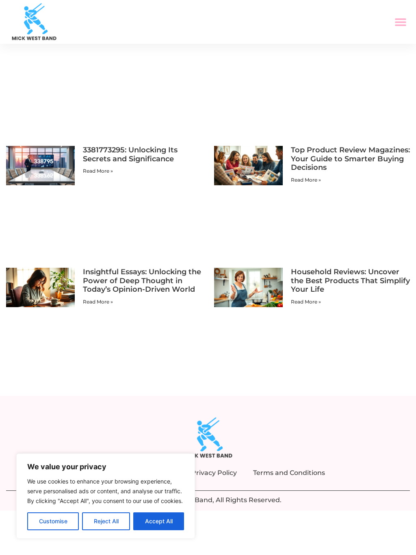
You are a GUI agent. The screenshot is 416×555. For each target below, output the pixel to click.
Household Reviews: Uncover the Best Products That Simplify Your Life (350, 280)
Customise (53, 521)
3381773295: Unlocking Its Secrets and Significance (130, 154)
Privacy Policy (214, 473)
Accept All (159, 521)
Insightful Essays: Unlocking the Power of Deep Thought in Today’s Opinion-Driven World (142, 280)
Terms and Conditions (289, 473)
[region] (105, 496)
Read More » (98, 171)
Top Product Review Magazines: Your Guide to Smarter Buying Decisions (350, 158)
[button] (401, 22)
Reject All (106, 521)
